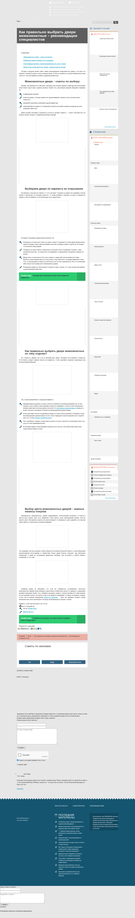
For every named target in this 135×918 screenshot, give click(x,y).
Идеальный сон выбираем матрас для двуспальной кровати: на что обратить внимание (69, 873)
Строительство (98, 338)
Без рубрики (94, 412)
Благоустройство (99, 246)
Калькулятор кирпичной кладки (102, 491)
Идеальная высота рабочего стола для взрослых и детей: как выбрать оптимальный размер (71, 867)
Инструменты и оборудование (102, 205)
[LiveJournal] (41, 628)
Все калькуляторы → (111, 498)
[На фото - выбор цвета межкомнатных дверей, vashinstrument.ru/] (52, 536)
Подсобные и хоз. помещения (102, 417)
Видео (96, 393)
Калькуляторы (79, 806)
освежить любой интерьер (43, 418)
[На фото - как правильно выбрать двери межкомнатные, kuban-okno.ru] (52, 293)
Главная (22, 636)
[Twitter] (36, 628)
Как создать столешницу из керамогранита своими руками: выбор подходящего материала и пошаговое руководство (70, 849)
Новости (96, 144)
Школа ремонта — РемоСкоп (29, 10)
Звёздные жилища (96, 435)
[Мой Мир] (38, 628)
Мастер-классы (61, 806)
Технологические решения (101, 283)
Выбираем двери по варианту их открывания (38, 60)
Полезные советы (95, 223)
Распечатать (29, 612)
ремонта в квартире (51, 597)
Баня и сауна (97, 440)
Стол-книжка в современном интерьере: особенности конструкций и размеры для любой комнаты (70, 860)
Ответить (20, 789)
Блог (29, 636)
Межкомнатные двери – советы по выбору (37, 57)
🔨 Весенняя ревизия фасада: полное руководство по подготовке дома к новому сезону (70, 833)
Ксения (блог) (32, 608)
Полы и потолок (98, 301)
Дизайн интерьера (96, 459)
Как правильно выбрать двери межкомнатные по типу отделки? (44, 64)
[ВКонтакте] (32, 628)
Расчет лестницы (98, 488)
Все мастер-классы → (111, 127)
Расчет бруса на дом (99, 494)
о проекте (75, 2)
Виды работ (97, 357)
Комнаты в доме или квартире (102, 320)
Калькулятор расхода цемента (102, 478)
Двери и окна (98, 265)
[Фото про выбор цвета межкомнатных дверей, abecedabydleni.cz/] (52, 572)
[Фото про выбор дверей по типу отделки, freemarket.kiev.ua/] (52, 447)
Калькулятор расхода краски (102, 472)
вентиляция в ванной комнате (66, 408)
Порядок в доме (95, 163)
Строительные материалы (101, 186)
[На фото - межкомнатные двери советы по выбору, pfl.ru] (52, 130)
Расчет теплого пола (99, 481)
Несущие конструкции (100, 375)
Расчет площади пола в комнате (102, 475)
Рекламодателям (58, 2)
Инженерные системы (100, 228)
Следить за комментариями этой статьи (32, 760)
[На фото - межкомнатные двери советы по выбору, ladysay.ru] (52, 379)
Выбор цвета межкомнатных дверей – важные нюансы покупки (44, 67)
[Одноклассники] (34, 628)
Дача (95, 168)
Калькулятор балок (99, 485)
